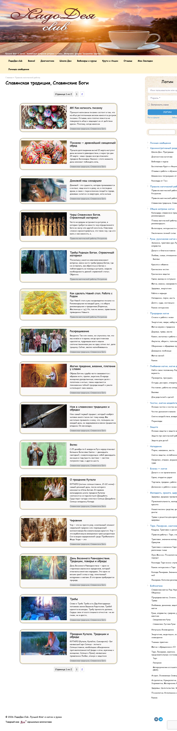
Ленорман (157, 662)
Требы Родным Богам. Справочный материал (92, 254)
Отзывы (128, 60)
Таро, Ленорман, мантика (163, 525)
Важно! (31, 60)
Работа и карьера (159, 293)
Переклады (156, 421)
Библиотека (156, 585)
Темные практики (159, 642)
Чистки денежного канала (163, 411)
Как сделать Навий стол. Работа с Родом (91, 294)
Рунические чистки (160, 269)
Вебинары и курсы (87, 60)
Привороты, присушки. (162, 377)
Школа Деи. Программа (162, 152)
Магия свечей (157, 355)
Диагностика (47, 60)
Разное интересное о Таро (163, 567)
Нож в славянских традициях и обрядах (90, 408)
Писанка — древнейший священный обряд (93, 144)
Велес (73, 444)
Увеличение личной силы (163, 233)
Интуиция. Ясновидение (162, 629)
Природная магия (159, 313)
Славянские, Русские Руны (164, 624)
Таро (155, 658)
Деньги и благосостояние (163, 250)
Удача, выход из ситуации (163, 278)
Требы (74, 599)
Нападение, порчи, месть (163, 297)
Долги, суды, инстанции (162, 302)
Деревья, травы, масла (161, 331)
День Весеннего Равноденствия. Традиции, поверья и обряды (90, 559)
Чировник (76, 520)
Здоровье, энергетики (161, 288)
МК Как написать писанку (86, 108)
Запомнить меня (160, 104)
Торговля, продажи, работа (163, 482)
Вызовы (156, 259)
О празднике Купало (83, 479)
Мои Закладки (145, 60)
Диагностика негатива (161, 156)
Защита (154, 426)
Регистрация (153, 117)
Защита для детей (159, 440)
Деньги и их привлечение (163, 472)
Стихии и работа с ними (162, 317)
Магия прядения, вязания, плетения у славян (92, 367)
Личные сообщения (18, 69)
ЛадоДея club (15, 60)
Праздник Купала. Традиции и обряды (89, 635)
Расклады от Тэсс (159, 180)
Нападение (156, 446)
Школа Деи (65, 60)
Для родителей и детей (162, 397)
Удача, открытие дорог (161, 477)
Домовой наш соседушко (85, 180)
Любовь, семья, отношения (163, 255)
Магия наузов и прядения (163, 326)
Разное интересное (160, 307)
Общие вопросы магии (162, 208)
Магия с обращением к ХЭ (163, 646)
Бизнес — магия (158, 468)
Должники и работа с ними (164, 486)
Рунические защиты (160, 274)
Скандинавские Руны (162, 619)
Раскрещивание (79, 331)
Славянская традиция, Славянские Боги (88, 128)
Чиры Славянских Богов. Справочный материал (85, 216)
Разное (154, 360)
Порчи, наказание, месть (162, 450)
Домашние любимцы (161, 350)
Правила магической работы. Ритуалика (88, 238)
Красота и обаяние (159, 264)
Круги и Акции (110, 60)
